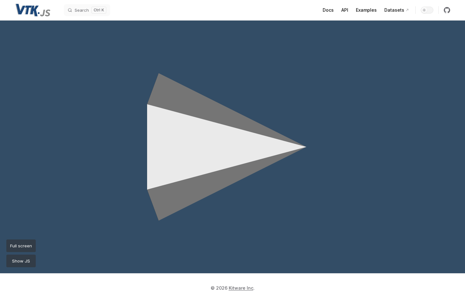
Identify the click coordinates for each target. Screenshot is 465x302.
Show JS (21, 260)
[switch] (427, 10)
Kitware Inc (241, 288)
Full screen (21, 245)
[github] (447, 10)
